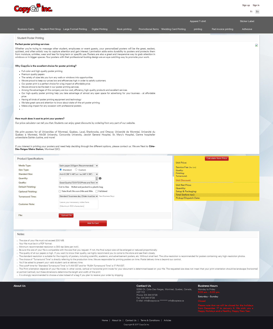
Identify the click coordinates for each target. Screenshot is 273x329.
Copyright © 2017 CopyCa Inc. (136, 325)
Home (105, 320)
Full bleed (102, 191)
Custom (82, 170)
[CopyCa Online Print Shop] (33, 8)
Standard (67, 170)
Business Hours (208, 285)
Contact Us (143, 285)
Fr (251, 12)
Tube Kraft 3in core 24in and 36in (77, 191)
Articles (167, 320)
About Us (19, 285)
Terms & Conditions (150, 320)
